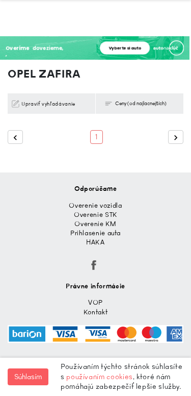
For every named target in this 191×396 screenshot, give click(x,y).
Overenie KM (95, 223)
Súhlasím (28, 377)
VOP (95, 302)
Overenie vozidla (95, 205)
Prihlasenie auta (95, 233)
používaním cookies (99, 377)
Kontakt (95, 312)
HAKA (95, 242)
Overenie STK (95, 214)
